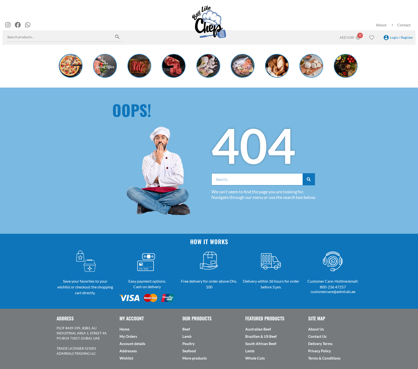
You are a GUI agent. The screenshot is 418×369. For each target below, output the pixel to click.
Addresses (128, 351)
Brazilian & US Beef (261, 336)
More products (194, 358)
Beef (186, 329)
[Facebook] (18, 25)
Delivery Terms (320, 343)
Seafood (189, 351)
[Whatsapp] (28, 25)
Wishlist (126, 358)
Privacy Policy (319, 351)
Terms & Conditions (324, 358)
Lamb (187, 336)
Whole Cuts (255, 358)
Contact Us (317, 336)
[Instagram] (8, 25)
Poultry (188, 343)
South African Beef (260, 343)
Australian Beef (258, 329)
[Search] (117, 36)
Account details (132, 343)
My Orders (128, 336)
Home (124, 329)
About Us (316, 329)
